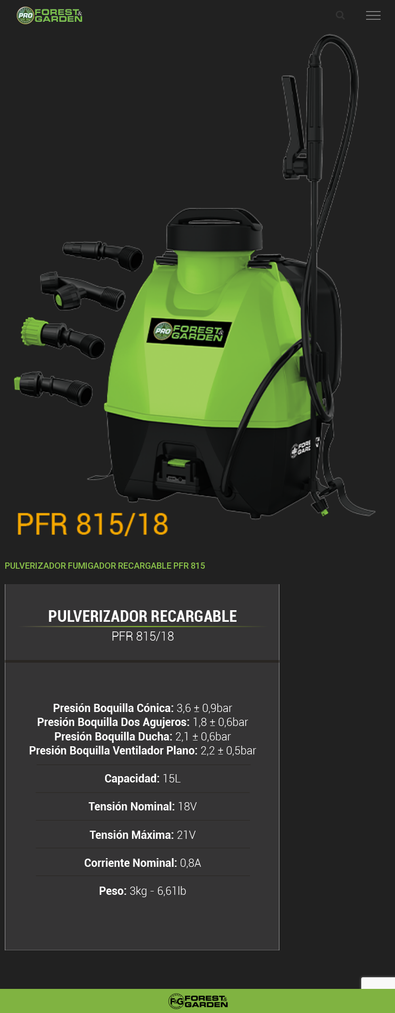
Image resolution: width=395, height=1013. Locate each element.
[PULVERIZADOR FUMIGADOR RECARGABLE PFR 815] (197, 287)
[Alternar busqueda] (340, 15)
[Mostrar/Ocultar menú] (374, 15)
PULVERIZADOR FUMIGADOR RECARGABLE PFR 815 (105, 566)
